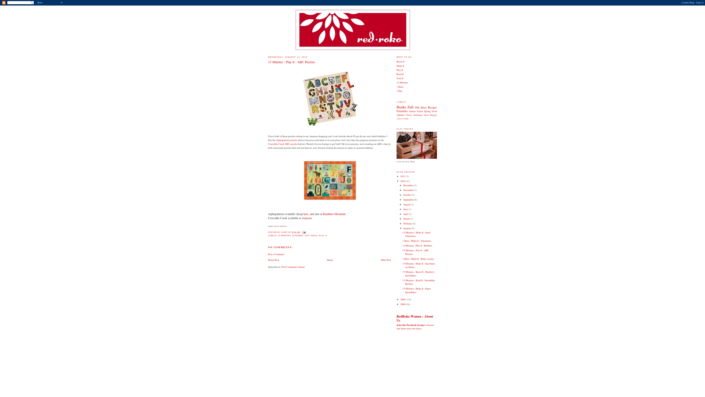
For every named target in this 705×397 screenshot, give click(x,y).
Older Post (386, 260)
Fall (410, 107)
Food (434, 111)
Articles (400, 118)
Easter (420, 111)
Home (330, 260)
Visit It (400, 78)
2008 (403, 304)
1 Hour (400, 86)
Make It (400, 65)
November (408, 190)
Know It (400, 61)
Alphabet (297, 236)
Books (401, 107)
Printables (402, 111)
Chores (409, 115)
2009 (403, 299)
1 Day (399, 90)
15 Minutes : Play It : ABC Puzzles (291, 62)
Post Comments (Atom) (293, 267)
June (405, 209)
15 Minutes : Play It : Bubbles (417, 245)
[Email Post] (303, 232)
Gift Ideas (311, 236)
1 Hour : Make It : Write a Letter (418, 258)
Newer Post (273, 260)
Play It (323, 236)
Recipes (432, 107)
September (408, 199)
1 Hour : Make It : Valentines (416, 240)
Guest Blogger (430, 115)
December (408, 185)
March (406, 218)
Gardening (417, 115)
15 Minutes (284, 236)
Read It (400, 74)
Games (412, 111)
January (407, 228)
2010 (403, 181)
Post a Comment (276, 254)
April (406, 214)
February (408, 223)
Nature (406, 118)
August (407, 204)
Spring (427, 111)
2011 (403, 176)
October (407, 194)
